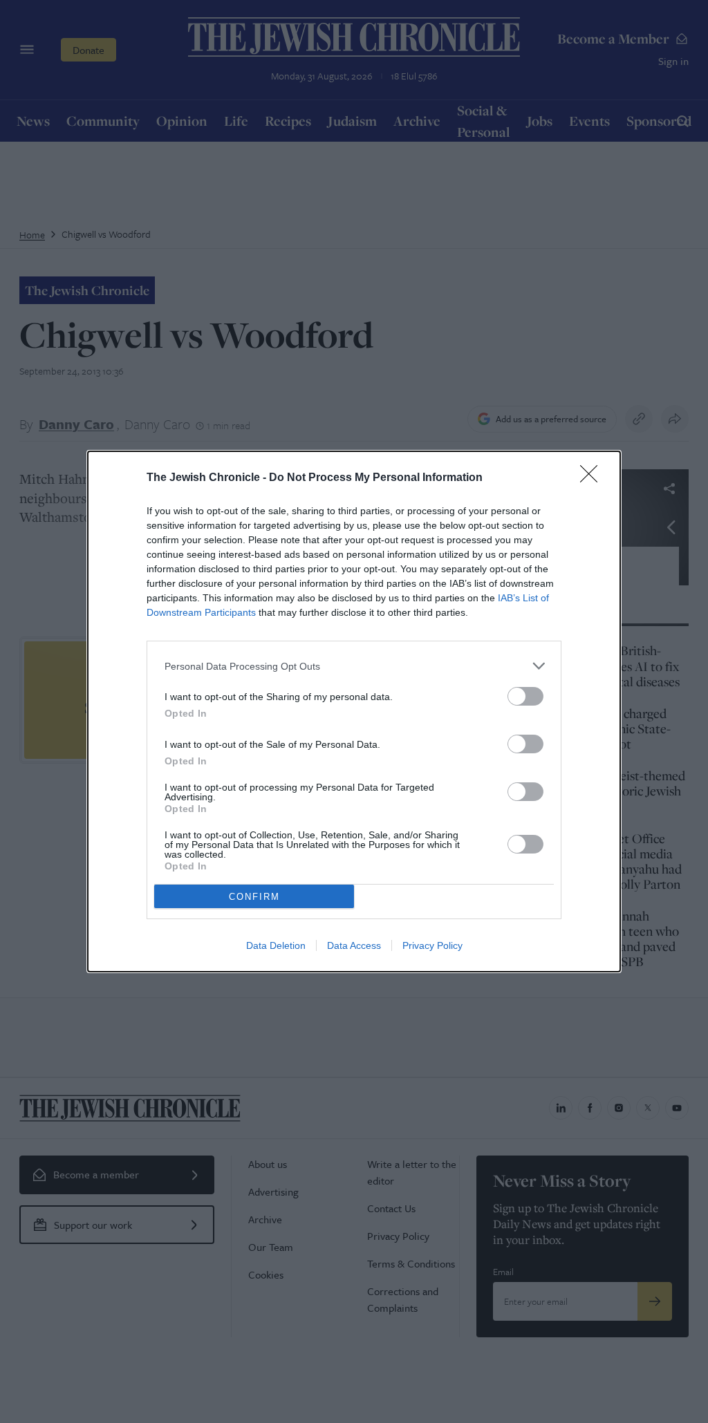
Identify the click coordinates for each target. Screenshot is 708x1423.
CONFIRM (254, 897)
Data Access (354, 945)
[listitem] (354, 666)
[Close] (593, 478)
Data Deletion (276, 945)
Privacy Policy (432, 945)
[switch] (525, 696)
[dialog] (354, 711)
